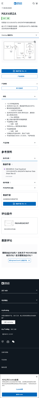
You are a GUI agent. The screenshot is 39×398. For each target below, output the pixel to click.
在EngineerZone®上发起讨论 (18, 260)
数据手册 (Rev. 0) (21, 71)
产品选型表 (21, 76)
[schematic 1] (19, 51)
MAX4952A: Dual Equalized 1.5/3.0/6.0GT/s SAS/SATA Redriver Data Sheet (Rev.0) (20, 171)
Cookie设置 (19, 389)
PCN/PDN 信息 (8, 188)
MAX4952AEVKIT (22, 223)
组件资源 (7, 182)
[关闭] (37, 377)
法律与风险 (5, 352)
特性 (4, 96)
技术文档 (7, 158)
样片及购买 (19, 88)
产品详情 (6, 143)
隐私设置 (4, 367)
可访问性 (4, 360)
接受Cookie (19, 394)
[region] (19, 386)
